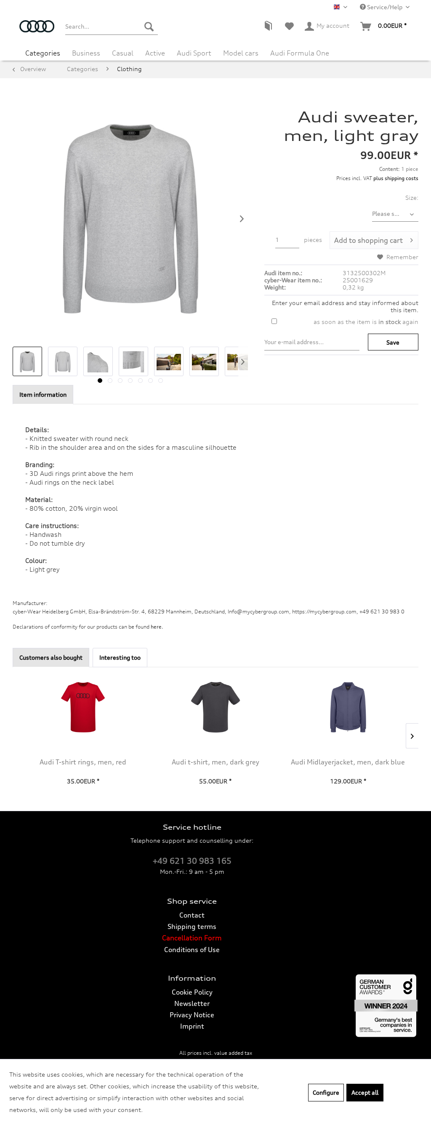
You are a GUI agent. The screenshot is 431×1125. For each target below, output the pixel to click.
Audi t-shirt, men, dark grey (215, 762)
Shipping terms (192, 926)
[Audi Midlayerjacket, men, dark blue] (348, 707)
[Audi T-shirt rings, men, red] (83, 707)
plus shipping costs (395, 178)
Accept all (364, 1092)
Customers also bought (50, 657)
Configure (326, 1092)
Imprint (192, 1026)
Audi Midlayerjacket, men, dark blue (348, 762)
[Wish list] (289, 26)
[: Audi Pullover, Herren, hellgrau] (27, 361)
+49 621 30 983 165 (192, 861)
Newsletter (192, 1003)
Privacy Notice (192, 1015)
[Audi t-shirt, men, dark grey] (216, 707)
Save (392, 342)
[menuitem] (111, 26)
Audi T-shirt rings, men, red (83, 762)
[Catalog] (268, 26)
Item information (43, 394)
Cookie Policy (192, 992)
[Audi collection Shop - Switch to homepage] (36, 30)
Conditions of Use (192, 949)
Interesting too (120, 657)
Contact (192, 915)
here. (157, 627)
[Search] (149, 26)
